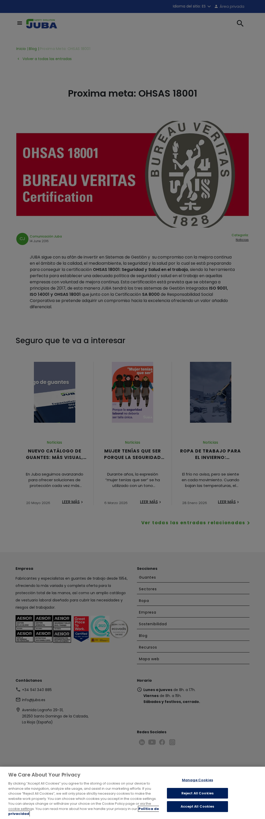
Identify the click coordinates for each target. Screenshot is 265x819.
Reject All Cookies (197, 793)
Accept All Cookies (197, 806)
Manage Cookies (197, 780)
